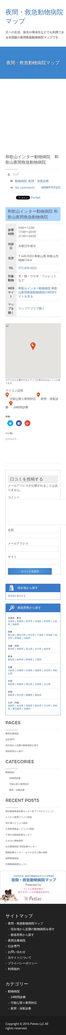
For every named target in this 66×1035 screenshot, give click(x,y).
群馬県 (18, 638)
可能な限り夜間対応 (19, 784)
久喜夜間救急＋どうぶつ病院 (20, 828)
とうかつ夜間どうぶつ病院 (19, 817)
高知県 (38, 694)
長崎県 (29, 705)
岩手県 (29, 621)
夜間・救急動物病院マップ (25, 923)
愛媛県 (29, 694)
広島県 (38, 684)
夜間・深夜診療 (38, 181)
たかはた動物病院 (14, 840)
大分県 (47, 705)
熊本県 (38, 705)
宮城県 (38, 621)
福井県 (47, 648)
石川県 (38, 648)
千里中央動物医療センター (19, 834)
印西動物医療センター (16, 864)
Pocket (35, 197)
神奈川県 (21, 634)
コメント (14, 497)
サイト (12, 557)
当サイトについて (19, 957)
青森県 (20, 621)
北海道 (11, 621)
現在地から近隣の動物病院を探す (22, 745)
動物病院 (21, 181)
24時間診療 (15, 778)
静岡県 (29, 659)
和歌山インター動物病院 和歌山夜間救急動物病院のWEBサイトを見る (37, 292)
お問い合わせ (16, 952)
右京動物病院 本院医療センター (21, 846)
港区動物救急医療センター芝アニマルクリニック (30, 811)
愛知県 (11, 659)
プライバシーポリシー (22, 963)
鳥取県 (11, 684)
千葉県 (40, 634)
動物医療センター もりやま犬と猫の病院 (26, 852)
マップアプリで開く (31, 308)
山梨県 (27, 638)
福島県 (15, 624)
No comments (25, 188)
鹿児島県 (16, 708)
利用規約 (14, 969)
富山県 (29, 648)
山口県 (47, 684)
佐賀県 (20, 705)
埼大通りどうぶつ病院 (16, 823)
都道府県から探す (14, 751)
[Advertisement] (33, 114)
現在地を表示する (16, 595)
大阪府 (11, 670)
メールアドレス (18, 543)
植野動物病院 (12, 858)
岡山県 (29, 684)
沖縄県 (27, 708)
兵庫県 (20, 670)
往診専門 (10, 739)
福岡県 (11, 705)
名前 (11, 530)
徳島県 (11, 694)
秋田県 (47, 621)
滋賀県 (38, 670)
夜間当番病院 (12, 733)
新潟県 (11, 648)
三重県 (38, 659)
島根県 (20, 684)
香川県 (20, 694)
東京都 (11, 634)
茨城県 (49, 634)
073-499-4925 (27, 268)
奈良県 (47, 670)
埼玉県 (31, 634)
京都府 (29, 670)
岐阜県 (20, 659)
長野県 (20, 648)
